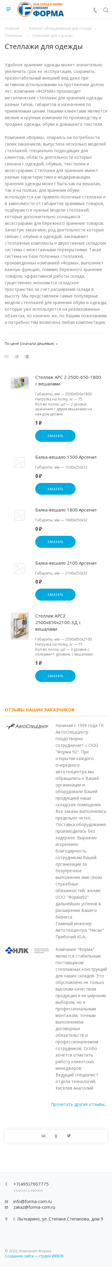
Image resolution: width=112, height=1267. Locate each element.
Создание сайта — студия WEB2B (34, 1256)
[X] (68, 1136)
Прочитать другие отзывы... (79, 1104)
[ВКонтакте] (43, 1136)
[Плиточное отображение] (6, 356)
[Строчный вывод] (16, 356)
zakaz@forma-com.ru (34, 1207)
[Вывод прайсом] (26, 356)
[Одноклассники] (56, 1136)
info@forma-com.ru (32, 1201)
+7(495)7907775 (31, 1184)
